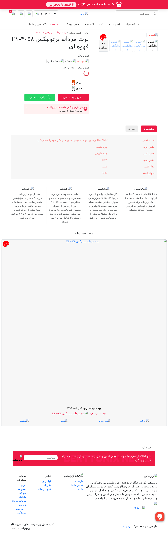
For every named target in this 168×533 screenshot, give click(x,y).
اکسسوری (89, 24)
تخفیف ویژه (55, 24)
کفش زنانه (130, 24)
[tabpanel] (84, 157)
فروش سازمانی (34, 24)
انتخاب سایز (76, 68)
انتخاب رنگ (83, 56)
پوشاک (69, 24)
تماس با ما (77, 485)
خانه (139, 24)
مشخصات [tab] (148, 128)
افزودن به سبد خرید (71, 97)
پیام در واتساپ (37, 97)
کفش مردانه (114, 24)
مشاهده (103, 45)
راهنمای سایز (69, 68)
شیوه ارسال (44, 489)
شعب (80, 489)
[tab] (153, 45)
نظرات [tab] (132, 128)
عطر (77, 24)
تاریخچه (78, 481)
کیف (101, 24)
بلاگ (45, 24)
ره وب (126, 526)
